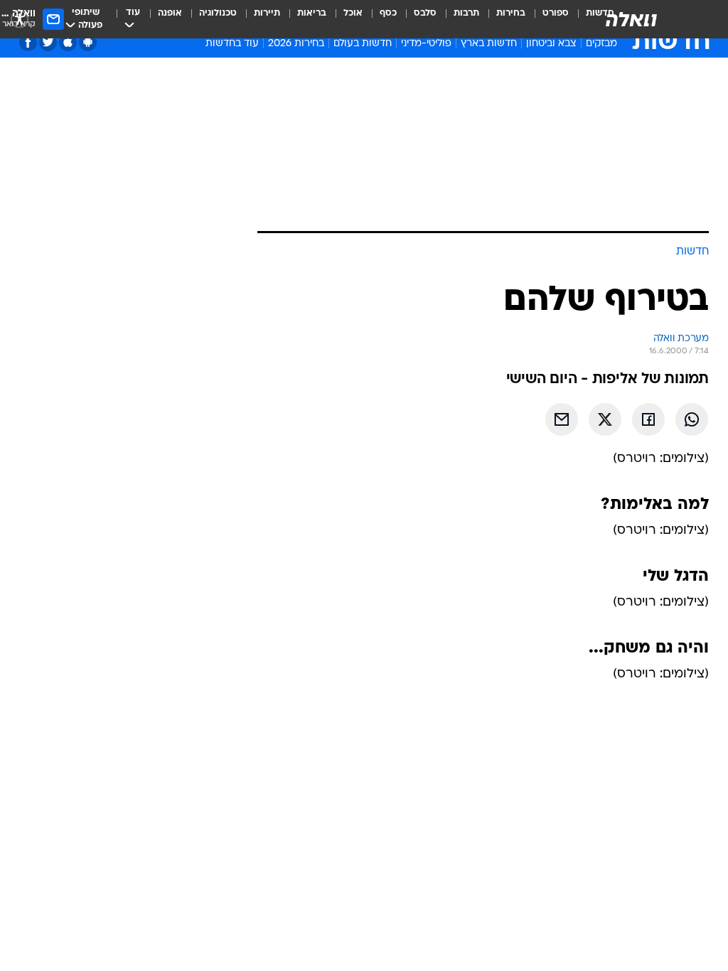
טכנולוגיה (218, 13)
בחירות (510, 13)
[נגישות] (19, 19)
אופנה (170, 13)
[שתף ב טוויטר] (605, 419)
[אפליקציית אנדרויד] (88, 42)
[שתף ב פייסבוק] (648, 419)
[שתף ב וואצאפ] (691, 419)
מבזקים (601, 43)
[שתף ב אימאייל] (561, 419)
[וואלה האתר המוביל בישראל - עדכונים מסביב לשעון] (631, 19)
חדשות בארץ (489, 43)
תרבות (466, 13)
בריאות (311, 13)
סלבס (425, 13)
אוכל (353, 13)
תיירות (267, 13)
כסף (388, 13)
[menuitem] (547, 19)
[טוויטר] (48, 42)
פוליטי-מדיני (426, 43)
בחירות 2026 (296, 43)
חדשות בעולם (362, 43)
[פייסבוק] (28, 42)
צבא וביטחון (551, 43)
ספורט (555, 13)
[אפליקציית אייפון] (68, 42)
